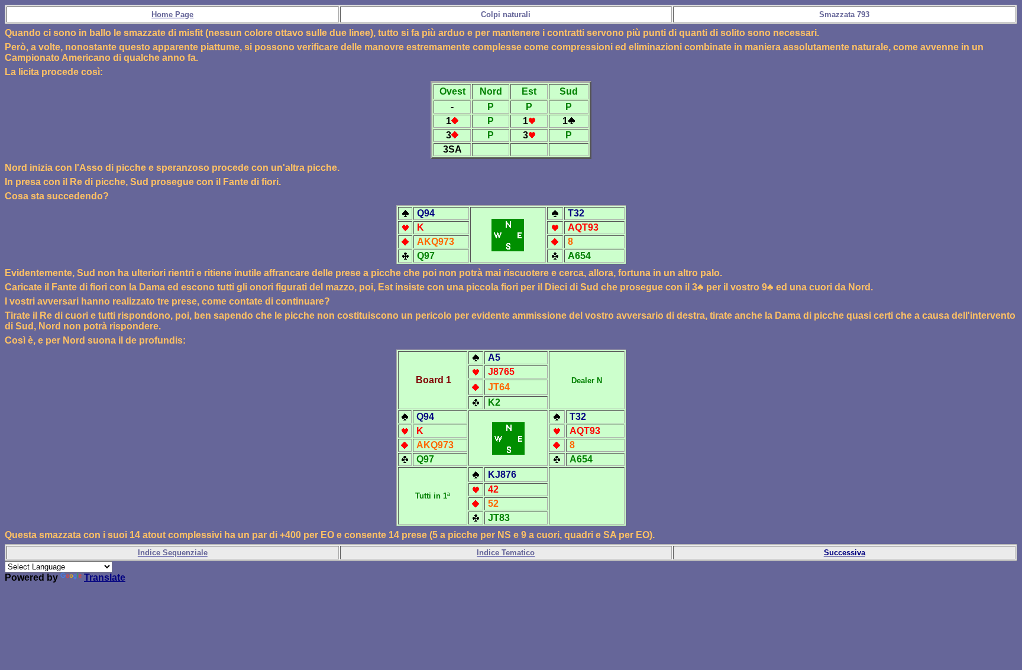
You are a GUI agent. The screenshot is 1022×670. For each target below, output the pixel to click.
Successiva (844, 552)
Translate (104, 577)
